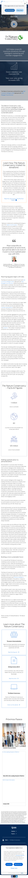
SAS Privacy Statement (20, 855)
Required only (18, 864)
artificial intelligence (19, 577)
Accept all (9, 864)
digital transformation (12, 225)
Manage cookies (14, 868)
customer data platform (7, 307)
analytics (5, 327)
